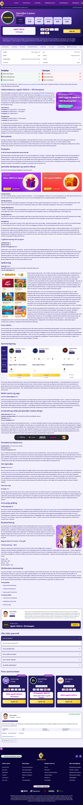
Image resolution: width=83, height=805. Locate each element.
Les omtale (19, 377)
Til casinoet (19, 375)
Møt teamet (47, 770)
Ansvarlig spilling (26, 780)
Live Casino (4, 780)
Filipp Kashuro (13, 740)
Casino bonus (26, 3)
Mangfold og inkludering (75, 772)
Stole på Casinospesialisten (50, 772)
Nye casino (4, 770)
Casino (16, 3)
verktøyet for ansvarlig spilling (50, 509)
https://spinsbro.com (35, 52)
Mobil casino (5, 772)
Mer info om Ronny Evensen (8, 736)
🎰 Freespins (22, 46)
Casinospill (37, 3)
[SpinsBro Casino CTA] (6, 625)
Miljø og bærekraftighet (74, 775)
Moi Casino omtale (68, 686)
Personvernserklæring (27, 767)
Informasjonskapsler (27, 770)
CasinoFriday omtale (41, 686)
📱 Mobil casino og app (72, 46)
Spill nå (72, 31)
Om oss (46, 767)
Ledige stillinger (48, 775)
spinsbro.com (19, 15)
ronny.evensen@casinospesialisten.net (10, 721)
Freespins (4, 775)
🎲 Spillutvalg (43, 46)
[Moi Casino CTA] (60, 680)
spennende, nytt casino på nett (30, 84)
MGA (23, 777)
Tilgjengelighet (72, 777)
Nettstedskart (47, 780)
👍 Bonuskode (14, 46)
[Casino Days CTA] (6, 680)
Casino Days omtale (14, 686)
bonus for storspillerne (45, 95)
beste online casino (14, 472)
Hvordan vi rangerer (74, 770)
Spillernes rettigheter (27, 775)
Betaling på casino (50, 3)
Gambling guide (64, 3)
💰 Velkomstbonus (5, 46)
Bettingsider (76, 3)
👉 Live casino (51, 46)
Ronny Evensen (13, 715)
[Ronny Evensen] (5, 614)
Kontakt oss (47, 777)
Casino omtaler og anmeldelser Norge (12, 7)
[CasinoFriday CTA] (33, 680)
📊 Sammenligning (61, 46)
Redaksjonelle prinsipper (75, 767)
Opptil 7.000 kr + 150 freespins (22, 626)
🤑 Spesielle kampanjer (32, 46)
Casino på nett (5, 767)
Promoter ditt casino (27, 772)
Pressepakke (72, 780)
